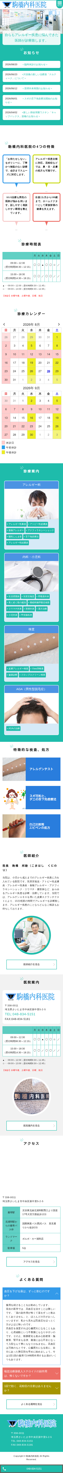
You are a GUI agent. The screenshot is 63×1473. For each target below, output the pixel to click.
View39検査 (38, 668)
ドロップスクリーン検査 (33, 675)
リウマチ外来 (15, 608)
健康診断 (13, 675)
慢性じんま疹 (15, 536)
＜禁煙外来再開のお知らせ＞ (37, 88)
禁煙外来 (30, 608)
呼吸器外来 (43, 596)
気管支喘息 (28, 596)
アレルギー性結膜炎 (18, 542)
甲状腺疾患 (26, 615)
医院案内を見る (31, 1125)
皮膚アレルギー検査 (18, 668)
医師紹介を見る (31, 964)
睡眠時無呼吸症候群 (40, 602)
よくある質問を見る (31, 1404)
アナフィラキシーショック (41, 530)
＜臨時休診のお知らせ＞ (35, 64)
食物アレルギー (16, 530)
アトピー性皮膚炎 (38, 524)
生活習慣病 (14, 596)
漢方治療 (42, 608)
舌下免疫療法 (32, 536)
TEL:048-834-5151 (20, 1014)
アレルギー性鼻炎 (17, 524)
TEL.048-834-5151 (22, 1441)
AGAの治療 (14, 728)
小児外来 (13, 615)
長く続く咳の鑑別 (17, 602)
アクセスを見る (31, 1262)
